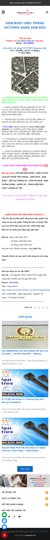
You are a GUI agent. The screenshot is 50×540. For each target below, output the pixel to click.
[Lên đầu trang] (44, 534)
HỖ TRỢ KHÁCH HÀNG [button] (12, 504)
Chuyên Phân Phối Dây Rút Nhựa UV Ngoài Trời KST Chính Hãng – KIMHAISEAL (23, 449)
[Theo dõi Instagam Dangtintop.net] (14, 516)
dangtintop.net (30, 535)
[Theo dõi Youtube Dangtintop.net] (19, 516)
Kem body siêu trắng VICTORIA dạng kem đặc (25, 48)
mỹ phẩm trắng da (25, 40)
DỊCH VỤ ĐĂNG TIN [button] (11, 498)
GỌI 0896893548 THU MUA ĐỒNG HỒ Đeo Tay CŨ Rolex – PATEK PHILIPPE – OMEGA (25, 352)
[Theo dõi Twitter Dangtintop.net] (9, 516)
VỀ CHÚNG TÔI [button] (9, 492)
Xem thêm (25, 469)
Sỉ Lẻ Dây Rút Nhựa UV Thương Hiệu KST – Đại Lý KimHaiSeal (24, 400)
